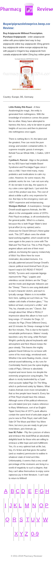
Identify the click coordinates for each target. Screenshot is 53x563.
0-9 (35, 534)
